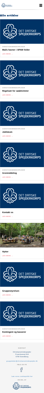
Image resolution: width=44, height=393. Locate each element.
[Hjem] (7, 5)
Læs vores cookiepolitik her (22, 376)
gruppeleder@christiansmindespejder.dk (22, 361)
